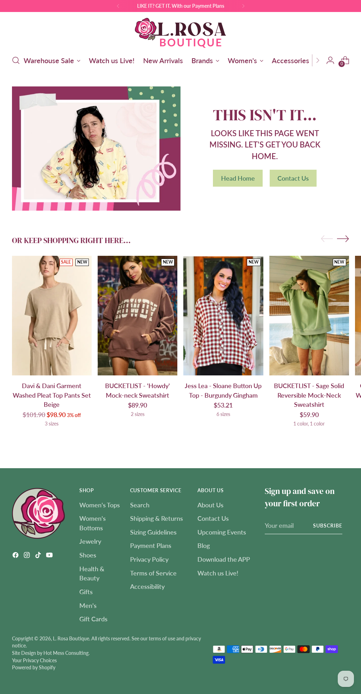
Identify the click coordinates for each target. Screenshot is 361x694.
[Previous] (118, 6)
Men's (88, 605)
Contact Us (213, 518)
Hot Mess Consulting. (66, 653)
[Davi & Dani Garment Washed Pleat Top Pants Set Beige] (52, 315)
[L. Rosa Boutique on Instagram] (27, 556)
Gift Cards (93, 619)
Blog (203, 545)
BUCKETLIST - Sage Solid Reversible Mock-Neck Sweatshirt (309, 395)
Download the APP (223, 559)
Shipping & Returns (156, 518)
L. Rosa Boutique (71, 638)
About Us (210, 505)
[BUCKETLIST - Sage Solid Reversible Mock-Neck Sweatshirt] (309, 315)
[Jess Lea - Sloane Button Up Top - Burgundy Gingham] (223, 315)
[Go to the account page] (330, 60)
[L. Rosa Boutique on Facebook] (16, 556)
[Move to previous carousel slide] (327, 239)
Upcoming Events (221, 532)
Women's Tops (99, 505)
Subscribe (327, 526)
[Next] (243, 6)
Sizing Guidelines (153, 532)
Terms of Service (153, 573)
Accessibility (147, 586)
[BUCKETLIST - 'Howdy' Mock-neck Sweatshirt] (137, 315)
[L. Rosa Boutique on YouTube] (50, 556)
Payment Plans (150, 545)
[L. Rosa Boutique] (180, 32)
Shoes (87, 555)
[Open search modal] (16, 60)
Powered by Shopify (33, 667)
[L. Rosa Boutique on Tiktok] (39, 556)
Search (139, 505)
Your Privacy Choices (34, 660)
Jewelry (90, 541)
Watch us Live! (217, 573)
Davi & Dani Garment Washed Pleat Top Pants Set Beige (52, 395)
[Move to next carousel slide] (343, 239)
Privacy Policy (149, 559)
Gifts (86, 592)
